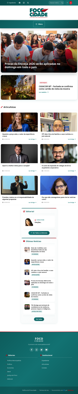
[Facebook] (19, 2)
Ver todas (39, 319)
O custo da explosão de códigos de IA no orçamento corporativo (56, 167)
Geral (9, 371)
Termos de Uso (44, 390)
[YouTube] (46, 350)
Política (9, 364)
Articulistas (45, 364)
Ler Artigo (32, 139)
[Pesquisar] (62, 3)
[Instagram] (23, 2)
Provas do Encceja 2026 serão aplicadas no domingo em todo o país (32, 65)
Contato (44, 368)
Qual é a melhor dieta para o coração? (16, 166)
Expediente (45, 360)
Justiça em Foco (12, 375)
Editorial (10, 379)
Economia (10, 368)
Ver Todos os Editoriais (40, 233)
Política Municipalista (14, 360)
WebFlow (71, 390)
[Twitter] (27, 2)
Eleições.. (38, 222)
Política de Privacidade (29, 390)
